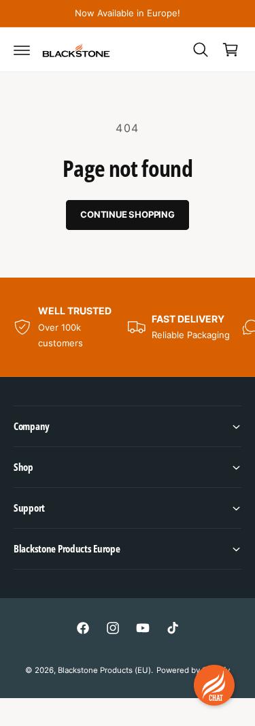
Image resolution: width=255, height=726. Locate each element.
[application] (214, 685)
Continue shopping (127, 214)
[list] (127, 327)
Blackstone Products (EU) (104, 670)
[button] (22, 50)
